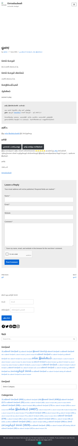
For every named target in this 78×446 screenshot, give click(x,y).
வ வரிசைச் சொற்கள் (39, 371)
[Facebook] (3, 326)
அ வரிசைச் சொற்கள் (10, 351)
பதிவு (56, 151)
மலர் (38, 367)
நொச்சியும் (17, 112)
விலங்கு (61, 371)
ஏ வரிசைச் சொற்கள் (20, 354)
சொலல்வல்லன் (7, 173)
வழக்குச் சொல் (23, 371)
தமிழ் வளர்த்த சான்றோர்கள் (33, 147)
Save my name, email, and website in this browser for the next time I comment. (34, 248)
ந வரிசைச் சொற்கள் (24, 365)
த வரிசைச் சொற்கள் (39, 362)
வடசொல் (11, 371)
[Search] (74, 339)
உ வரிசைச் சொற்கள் (67, 351)
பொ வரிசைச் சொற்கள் (27, 367)
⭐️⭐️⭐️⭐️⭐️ (40, 151)
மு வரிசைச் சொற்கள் (55, 421)
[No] (75, 441)
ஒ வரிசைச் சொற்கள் (30, 354)
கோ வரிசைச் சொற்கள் (26, 358)
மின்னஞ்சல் (6, 310)
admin (5, 52)
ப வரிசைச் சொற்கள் (49, 365)
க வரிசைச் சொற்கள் (43, 354)
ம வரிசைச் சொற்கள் (46, 368)
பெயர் (5, 302)
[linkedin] (14, 326)
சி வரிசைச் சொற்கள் (70, 409)
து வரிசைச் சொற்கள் (62, 362)
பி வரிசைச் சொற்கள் (29, 419)
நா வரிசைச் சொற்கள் (36, 365)
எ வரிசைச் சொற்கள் (9, 354)
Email (7, 204)
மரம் (35, 367)
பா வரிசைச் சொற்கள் (63, 365)
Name (7, 196)
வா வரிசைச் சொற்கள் (53, 371)
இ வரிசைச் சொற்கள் (52, 351)
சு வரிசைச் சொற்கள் (15, 362)
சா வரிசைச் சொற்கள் (68, 358)
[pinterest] (10, 326)
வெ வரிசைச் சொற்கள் (14, 374)
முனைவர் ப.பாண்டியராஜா (11, 147)
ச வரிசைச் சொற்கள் (57, 358)
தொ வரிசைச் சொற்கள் (12, 365)
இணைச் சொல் (39, 351)
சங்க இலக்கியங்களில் (12, 133)
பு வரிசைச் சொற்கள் (13, 367)
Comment (9, 221)
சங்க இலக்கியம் (37, 52)
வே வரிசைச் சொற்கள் (25, 374)
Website (7, 213)
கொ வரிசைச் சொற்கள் (14, 358)
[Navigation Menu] (74, 4)
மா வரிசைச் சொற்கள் (61, 367)
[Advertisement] (39, 24)
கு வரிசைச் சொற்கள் (43, 405)
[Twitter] (7, 326)
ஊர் (2, 354)
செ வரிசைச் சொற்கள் (26, 362)
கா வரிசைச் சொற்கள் (57, 354)
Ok (39, 443)
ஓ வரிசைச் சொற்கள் (26, 52)
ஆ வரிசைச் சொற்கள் (25, 351)
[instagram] (18, 326)
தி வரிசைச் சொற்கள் (51, 362)
